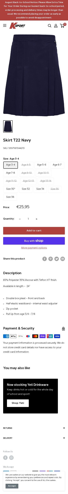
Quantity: (8, 219)
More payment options (34, 248)
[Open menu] (4, 25)
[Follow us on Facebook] (5, 457)
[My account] (55, 25)
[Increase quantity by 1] (36, 219)
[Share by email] (62, 259)
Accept (12, 486)
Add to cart (34, 230)
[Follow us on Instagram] (11, 457)
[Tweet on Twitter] (56, 259)
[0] (62, 26)
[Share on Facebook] (44, 259)
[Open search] (49, 25)
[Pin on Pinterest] (50, 259)
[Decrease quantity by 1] (19, 219)
